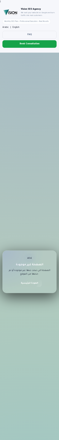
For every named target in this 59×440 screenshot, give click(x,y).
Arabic (5, 27)
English (15, 27)
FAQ (29, 35)
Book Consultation (29, 44)
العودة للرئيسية (29, 284)
